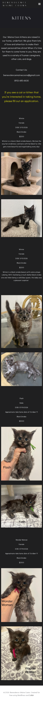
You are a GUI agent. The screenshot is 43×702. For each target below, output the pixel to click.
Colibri (31, 695)
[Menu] (39, 4)
